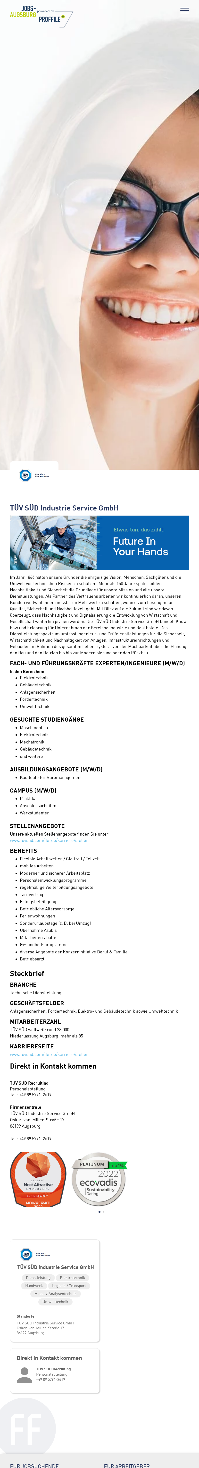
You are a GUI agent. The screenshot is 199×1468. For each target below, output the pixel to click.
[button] (99, 1212)
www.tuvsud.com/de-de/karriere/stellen (49, 840)
